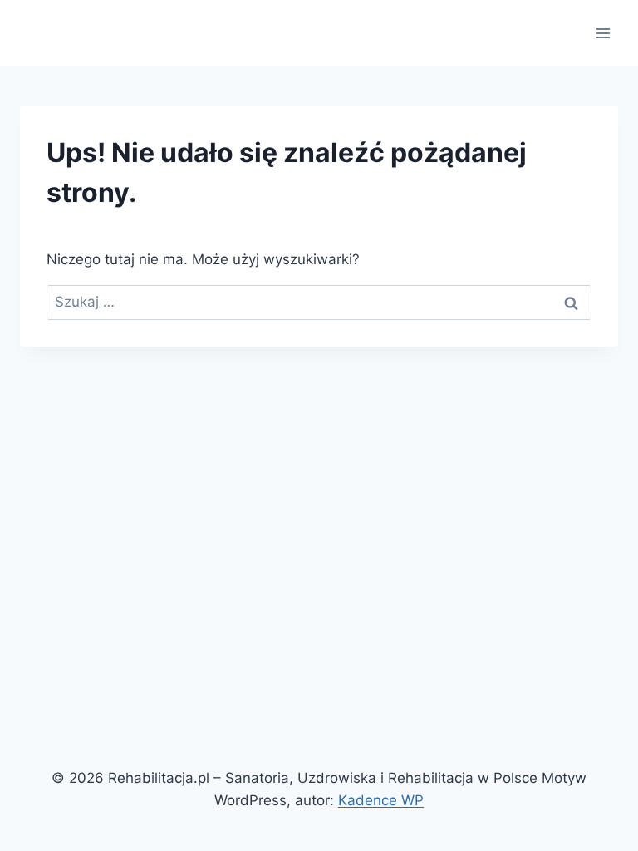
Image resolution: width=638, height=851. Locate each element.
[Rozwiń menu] (602, 33)
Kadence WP (381, 800)
